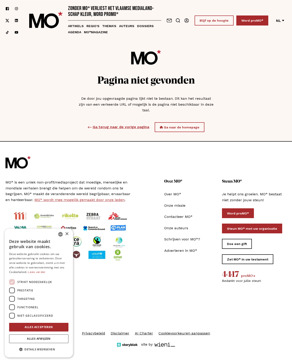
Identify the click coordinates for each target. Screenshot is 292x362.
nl (278, 20)
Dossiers (145, 26)
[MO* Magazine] (46, 20)
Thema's (109, 26)
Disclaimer (120, 333)
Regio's (92, 26)
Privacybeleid (93, 333)
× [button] (66, 234)
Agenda (74, 32)
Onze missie (174, 205)
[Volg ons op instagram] (16, 8)
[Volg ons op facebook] (7, 8)
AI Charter (144, 333)
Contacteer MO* (178, 216)
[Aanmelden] (186, 20)
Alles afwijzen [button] (39, 339)
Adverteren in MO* (180, 250)
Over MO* (172, 194)
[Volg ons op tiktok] (7, 32)
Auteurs (126, 26)
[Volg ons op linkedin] (16, 20)
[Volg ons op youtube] (16, 32)
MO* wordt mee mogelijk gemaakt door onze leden (79, 200)
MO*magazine (96, 32)
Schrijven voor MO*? (182, 239)
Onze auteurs (176, 228)
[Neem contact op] (169, 20)
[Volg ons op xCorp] (7, 20)
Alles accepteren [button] (39, 327)
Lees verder (36, 272)
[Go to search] (177, 20)
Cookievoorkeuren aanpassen (184, 333)
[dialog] (39, 293)
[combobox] (60, 234)
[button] (38, 349)
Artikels (76, 26)
